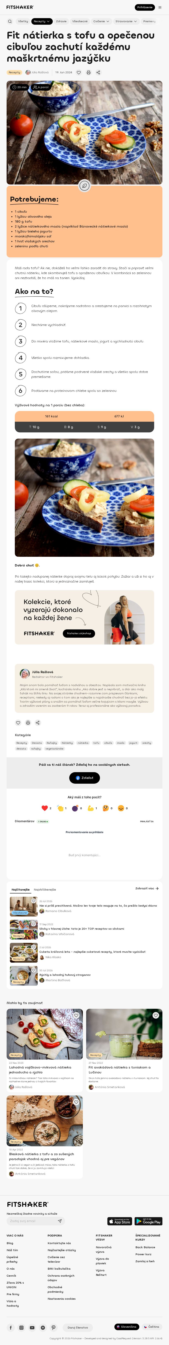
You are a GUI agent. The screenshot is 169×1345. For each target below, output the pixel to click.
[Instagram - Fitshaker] (21, 1328)
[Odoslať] (60, 1221)
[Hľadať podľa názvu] (10, 21)
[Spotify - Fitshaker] (43, 1328)
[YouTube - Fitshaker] (32, 1328)
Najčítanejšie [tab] (21, 890)
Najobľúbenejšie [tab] (45, 890)
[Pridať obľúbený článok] (78, 72)
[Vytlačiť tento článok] (88, 72)
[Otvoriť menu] (159, 7)
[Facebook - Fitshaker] (11, 1328)
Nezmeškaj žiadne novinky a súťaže (32, 1214)
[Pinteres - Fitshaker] (53, 1328)
